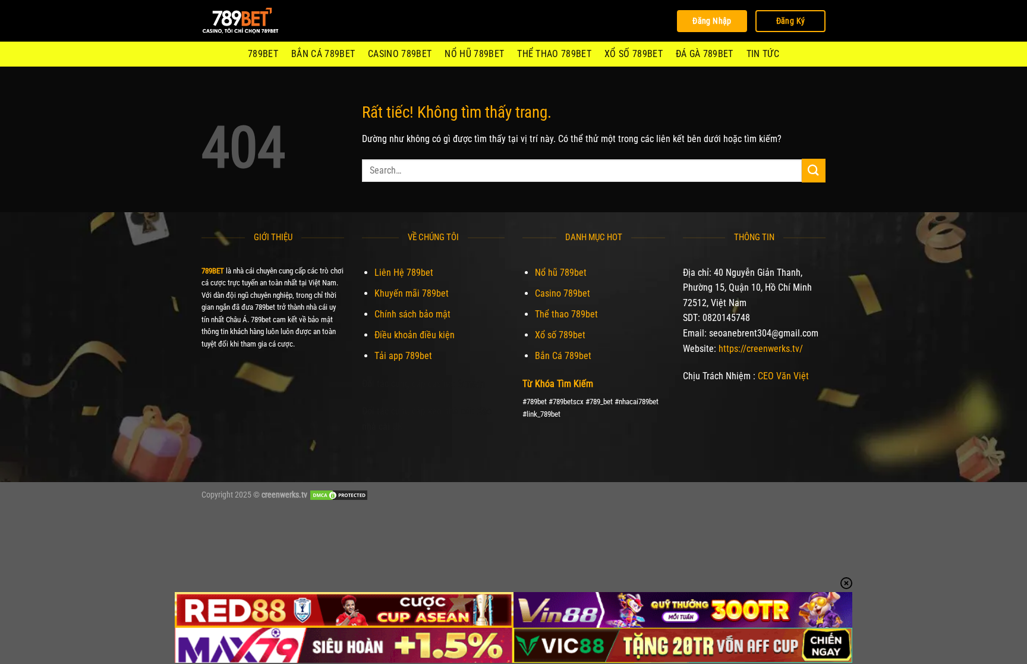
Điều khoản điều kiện (414, 335)
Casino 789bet (399, 53)
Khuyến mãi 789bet (411, 293)
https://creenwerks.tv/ (761, 348)
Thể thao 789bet (554, 53)
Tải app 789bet (403, 355)
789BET (263, 53)
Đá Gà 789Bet (704, 53)
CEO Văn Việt (783, 376)
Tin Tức (762, 53)
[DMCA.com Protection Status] (338, 495)
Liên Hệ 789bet (403, 272)
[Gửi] (814, 170)
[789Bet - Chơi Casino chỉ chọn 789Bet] (260, 21)
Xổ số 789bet (633, 53)
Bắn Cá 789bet (323, 53)
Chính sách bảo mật (412, 314)
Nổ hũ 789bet (474, 53)
